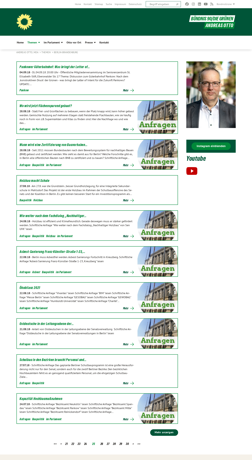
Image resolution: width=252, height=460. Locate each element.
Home (78, 4)
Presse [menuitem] (89, 42)
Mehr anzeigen (164, 432)
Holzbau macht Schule (35, 181)
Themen (46, 52)
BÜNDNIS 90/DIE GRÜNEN (212, 18)
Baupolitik (38, 165)
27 (108, 444)
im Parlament (40, 129)
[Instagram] (193, 4)
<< (55, 444)
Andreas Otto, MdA (27, 52)
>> (138, 444)
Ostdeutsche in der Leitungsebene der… (47, 324)
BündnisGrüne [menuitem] (224, 4)
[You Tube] (205, 4)
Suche (109, 4)
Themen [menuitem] (32, 42)
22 (72, 444)
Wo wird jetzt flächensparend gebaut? (46, 106)
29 (120, 444)
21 (66, 444)
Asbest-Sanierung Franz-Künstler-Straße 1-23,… (52, 252)
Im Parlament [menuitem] (52, 42)
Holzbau (38, 200)
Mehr (126, 90)
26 (101, 444)
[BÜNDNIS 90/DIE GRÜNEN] (24, 22)
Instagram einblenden (211, 146)
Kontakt (88, 4)
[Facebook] (187, 4)
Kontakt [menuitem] (104, 42)
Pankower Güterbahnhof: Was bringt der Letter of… (55, 67)
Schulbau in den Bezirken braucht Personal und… (53, 360)
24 (85, 444)
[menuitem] (78, 4)
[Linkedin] (199, 4)
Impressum (120, 4)
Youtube (196, 158)
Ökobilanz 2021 (30, 288)
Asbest (36, 272)
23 (79, 444)
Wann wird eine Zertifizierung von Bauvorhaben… (54, 145)
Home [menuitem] (20, 42)
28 (114, 444)
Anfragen (25, 129)
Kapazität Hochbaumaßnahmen (41, 399)
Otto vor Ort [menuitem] (74, 42)
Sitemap (99, 4)
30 (127, 444)
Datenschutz (135, 4)
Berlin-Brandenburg (66, 52)
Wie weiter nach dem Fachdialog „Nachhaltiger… (53, 216)
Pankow (24, 90)
